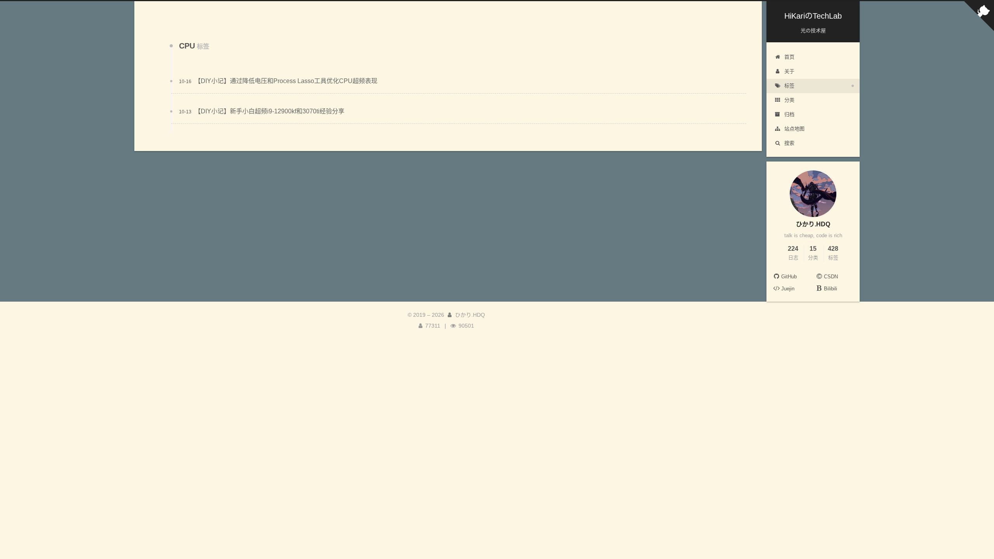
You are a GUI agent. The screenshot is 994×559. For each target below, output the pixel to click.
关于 (789, 71)
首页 (789, 57)
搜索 (789, 143)
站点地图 (794, 129)
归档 (789, 114)
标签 (789, 86)
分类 (789, 100)
